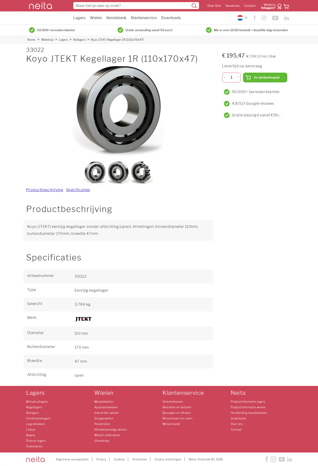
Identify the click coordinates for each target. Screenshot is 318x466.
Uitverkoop (101, 440)
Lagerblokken (35, 424)
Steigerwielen (103, 418)
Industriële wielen (106, 413)
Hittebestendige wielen (110, 429)
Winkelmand (171, 424)
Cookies (119, 459)
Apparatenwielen (106, 407)
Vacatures (232, 5)
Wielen (96, 18)
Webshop (47, 39)
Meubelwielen (104, 401)
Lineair (31, 429)
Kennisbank (116, 18)
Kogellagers (34, 407)
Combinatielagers (38, 418)
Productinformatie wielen (248, 407)
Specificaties (78, 190)
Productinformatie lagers (248, 401)
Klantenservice (144, 18)
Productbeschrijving (44, 190)
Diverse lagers (36, 440)
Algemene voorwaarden (72, 459)
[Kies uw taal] (242, 18)
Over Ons (214, 5)
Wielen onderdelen (107, 435)
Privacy (101, 459)
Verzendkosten (172, 401)
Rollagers (79, 39)
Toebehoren (34, 446)
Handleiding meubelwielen (249, 413)
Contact (250, 5)
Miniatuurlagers (37, 401)
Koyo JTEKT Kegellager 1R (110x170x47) (117, 39)
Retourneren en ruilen (177, 418)
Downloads (171, 18)
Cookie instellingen (168, 459)
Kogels (30, 435)
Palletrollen (102, 424)
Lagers (79, 18)
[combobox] (136, 5)
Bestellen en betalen (176, 407)
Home (31, 39)
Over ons (237, 424)
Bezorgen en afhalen (176, 413)
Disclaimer (139, 459)
